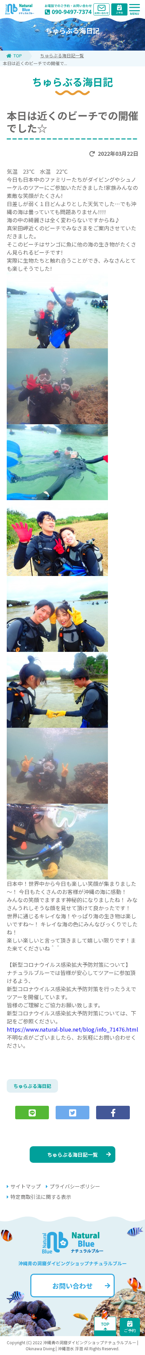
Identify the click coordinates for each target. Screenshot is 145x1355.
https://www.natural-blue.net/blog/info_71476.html (72, 1029)
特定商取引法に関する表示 (40, 1196)
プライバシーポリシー (75, 1186)
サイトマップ (25, 1186)
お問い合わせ (72, 1286)
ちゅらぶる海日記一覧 (62, 55)
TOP (17, 55)
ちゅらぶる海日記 (32, 1086)
